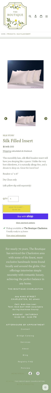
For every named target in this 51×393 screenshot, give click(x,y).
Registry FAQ (25, 362)
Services (25, 342)
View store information (16, 236)
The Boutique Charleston (30, 381)
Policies (25, 368)
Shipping (7, 151)
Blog (25, 355)
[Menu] (46, 16)
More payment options (25, 223)
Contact (25, 329)
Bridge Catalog (25, 336)
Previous (5, 118)
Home (3, 34)
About (25, 349)
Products (11, 34)
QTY (5, 199)
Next (45, 118)
